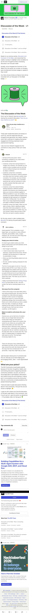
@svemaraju (20, 116)
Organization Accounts (8, 597)
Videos (22, 593)
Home (5, 593)
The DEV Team (23, 17)
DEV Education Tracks (7, 595)
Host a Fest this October (10, 574)
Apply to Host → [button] (6, 584)
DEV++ (18, 593)
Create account (23, 2)
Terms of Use (23, 601)
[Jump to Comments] (10, 612)
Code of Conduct (10, 439)
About (23, 597)
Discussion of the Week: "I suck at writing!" (12, 529)
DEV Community (6, 590)
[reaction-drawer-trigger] (3, 612)
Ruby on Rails (13, 606)
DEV (7, 605)
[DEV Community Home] (5, 2)
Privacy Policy (15, 601)
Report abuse (19, 439)
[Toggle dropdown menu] (27, 444)
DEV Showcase (18, 597)
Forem (7, 603)
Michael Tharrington (9, 17)
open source (14, 603)
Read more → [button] (5, 485)
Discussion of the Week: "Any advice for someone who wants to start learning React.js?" (13, 536)
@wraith (3, 220)
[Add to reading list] (16, 612)
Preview (13, 435)
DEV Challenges (11, 593)
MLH (26, 599)
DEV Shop (21, 599)
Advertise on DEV (22, 595)
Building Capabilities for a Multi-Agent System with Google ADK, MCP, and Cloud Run (14, 464)
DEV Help (15, 595)
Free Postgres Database (12, 599)
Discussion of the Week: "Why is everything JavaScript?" (12, 523)
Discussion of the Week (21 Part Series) (13, 33)
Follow (14, 497)
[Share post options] (26, 612)
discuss (10, 28)
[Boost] (22, 612)
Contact (4, 599)
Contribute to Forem (14, 513)
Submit (6, 435)
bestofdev (4, 28)
